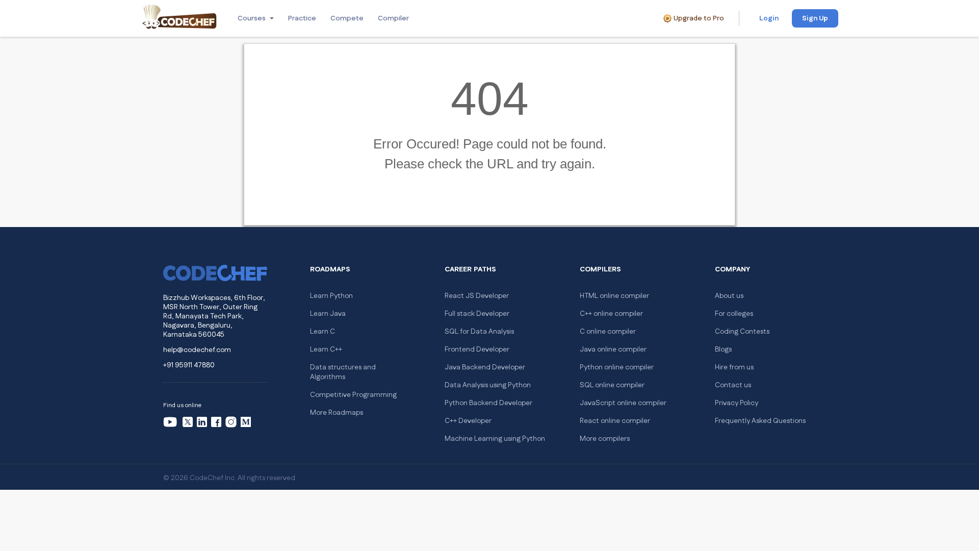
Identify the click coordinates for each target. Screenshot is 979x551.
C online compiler (608, 332)
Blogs (723, 349)
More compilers (605, 439)
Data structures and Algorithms (343, 372)
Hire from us (734, 367)
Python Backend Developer (488, 403)
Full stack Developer (477, 314)
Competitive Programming (353, 395)
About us (729, 296)
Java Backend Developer (485, 367)
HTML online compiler (614, 296)
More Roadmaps (336, 413)
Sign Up (815, 18)
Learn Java (328, 314)
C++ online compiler (611, 314)
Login (769, 18)
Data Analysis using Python (488, 385)
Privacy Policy (736, 403)
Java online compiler (613, 349)
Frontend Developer (477, 349)
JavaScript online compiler (623, 403)
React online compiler (615, 421)
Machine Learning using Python (495, 439)
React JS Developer (477, 296)
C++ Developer (468, 421)
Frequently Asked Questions (760, 421)
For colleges (734, 314)
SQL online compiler (612, 385)
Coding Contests (742, 332)
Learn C (322, 332)
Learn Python (331, 296)
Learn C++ (326, 349)
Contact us (733, 385)
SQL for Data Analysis (479, 332)
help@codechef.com (197, 350)
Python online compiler (617, 367)
